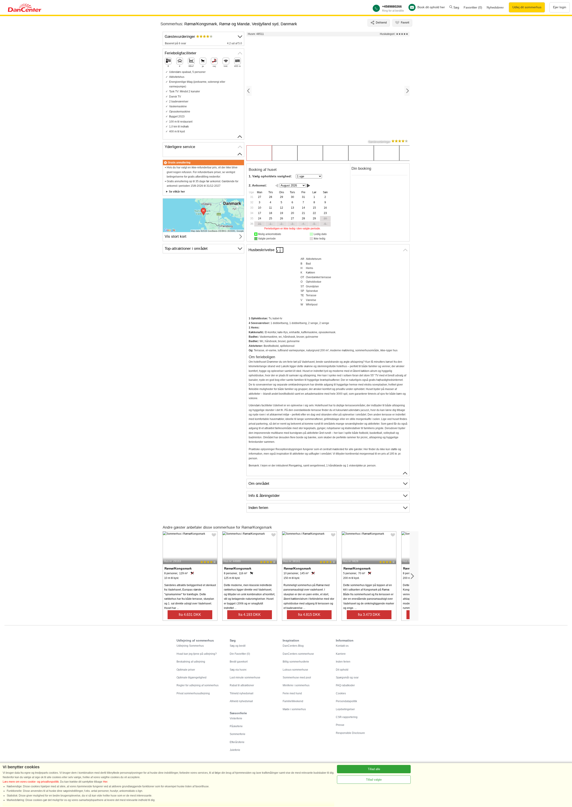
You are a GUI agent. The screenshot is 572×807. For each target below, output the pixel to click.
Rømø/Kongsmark (200, 24)
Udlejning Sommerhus (190, 645)
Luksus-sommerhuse (295, 669)
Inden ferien (343, 661)
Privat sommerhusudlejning (193, 693)
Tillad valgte (374, 779)
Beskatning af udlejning (191, 661)
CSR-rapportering (347, 717)
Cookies (341, 693)
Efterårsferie (237, 742)
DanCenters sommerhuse (298, 653)
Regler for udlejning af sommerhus (198, 685)
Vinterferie (236, 718)
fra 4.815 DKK (309, 614)
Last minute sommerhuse (245, 677)
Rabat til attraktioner (242, 685)
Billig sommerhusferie (296, 661)
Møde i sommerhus (294, 709)
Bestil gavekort (239, 661)
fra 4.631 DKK (190, 614)
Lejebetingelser (345, 709)
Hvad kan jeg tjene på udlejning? (197, 653)
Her (105, 781)
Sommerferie (237, 734)
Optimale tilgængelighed (191, 677)
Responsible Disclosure (350, 733)
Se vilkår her (177, 191)
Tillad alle (374, 769)
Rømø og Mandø (234, 24)
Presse (340, 725)
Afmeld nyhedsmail (241, 701)
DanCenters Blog (293, 645)
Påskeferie (236, 726)
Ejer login (559, 7)
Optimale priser (186, 669)
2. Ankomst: (258, 185)
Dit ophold (342, 669)
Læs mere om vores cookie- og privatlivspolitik (31, 781)
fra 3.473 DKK (369, 614)
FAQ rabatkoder (345, 685)
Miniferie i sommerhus (296, 685)
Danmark (289, 24)
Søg (455, 7)
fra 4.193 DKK (249, 614)
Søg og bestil (238, 645)
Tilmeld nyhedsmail (241, 693)
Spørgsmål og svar (347, 677)
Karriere (341, 653)
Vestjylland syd (265, 24)
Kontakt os (342, 645)
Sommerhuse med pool (297, 677)
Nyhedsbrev (495, 7)
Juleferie (235, 750)
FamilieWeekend (293, 701)
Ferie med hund (292, 693)
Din (240, 653)
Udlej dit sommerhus (526, 7)
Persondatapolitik (346, 701)
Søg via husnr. (238, 669)
